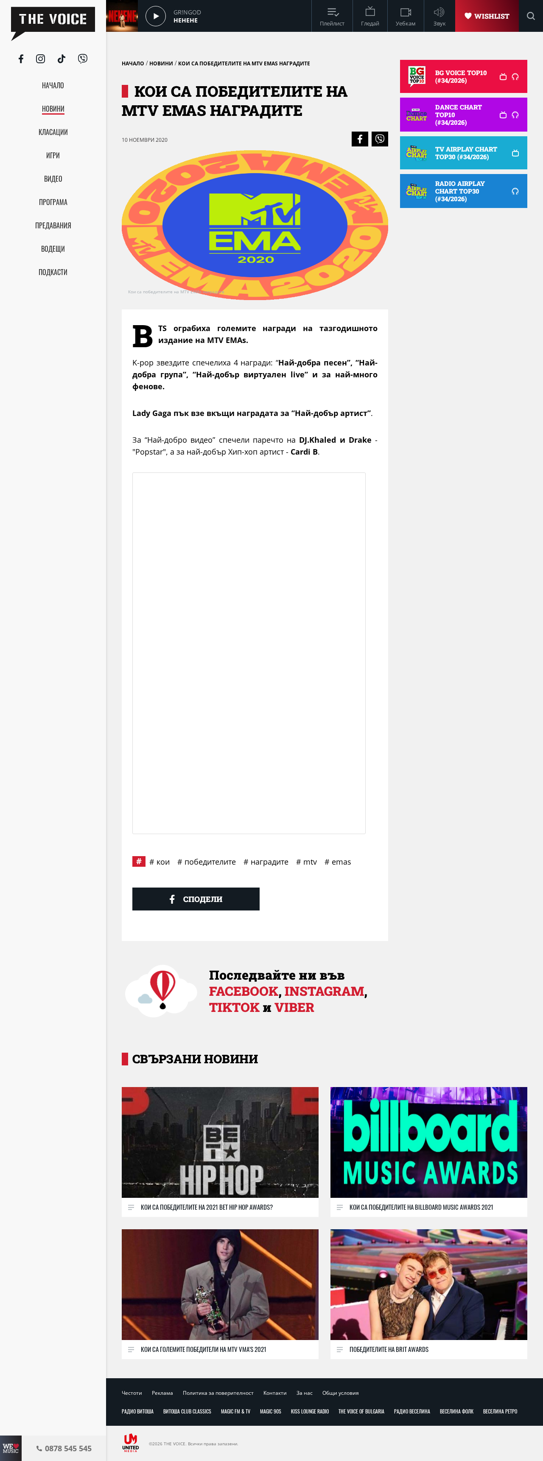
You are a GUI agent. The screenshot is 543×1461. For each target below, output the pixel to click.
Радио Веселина (412, 1411)
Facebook (243, 991)
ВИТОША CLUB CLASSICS (187, 1411)
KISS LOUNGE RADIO (310, 1411)
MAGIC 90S (270, 1411)
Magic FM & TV (235, 1411)
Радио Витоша (138, 1411)
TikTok (234, 1007)
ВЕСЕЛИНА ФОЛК (456, 1411)
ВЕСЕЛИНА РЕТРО (500, 1411)
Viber (294, 1007)
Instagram (324, 991)
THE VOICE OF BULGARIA (361, 1411)
